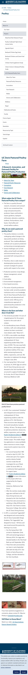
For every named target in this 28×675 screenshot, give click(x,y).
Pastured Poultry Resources (12, 183)
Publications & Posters (10, 110)
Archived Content (8, 145)
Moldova (7, 102)
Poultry (9, 8)
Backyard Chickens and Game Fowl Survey (14, 57)
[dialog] (14, 664)
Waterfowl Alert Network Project (14, 38)
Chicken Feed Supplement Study (14, 63)
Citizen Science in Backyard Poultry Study (14, 68)
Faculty (6, 114)
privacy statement (6, 667)
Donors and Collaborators (12, 192)
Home (4, 21)
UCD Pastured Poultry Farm (12, 73)
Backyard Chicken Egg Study (13, 52)
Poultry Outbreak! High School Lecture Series (13, 43)
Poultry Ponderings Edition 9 (15, 435)
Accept (24, 672)
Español (5, 138)
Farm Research (8, 188)
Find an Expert (7, 118)
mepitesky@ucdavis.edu (15, 615)
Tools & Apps (6, 134)
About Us (5, 25)
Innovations (7, 185)
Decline (16, 672)
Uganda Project (9, 48)
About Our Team (9, 180)
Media (6, 190)
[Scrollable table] (14, 577)
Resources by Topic (8, 130)
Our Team (6, 29)
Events (4, 122)
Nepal (6, 106)
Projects (6, 34)
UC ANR (4, 8)
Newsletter (6, 126)
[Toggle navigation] (3, 2)
